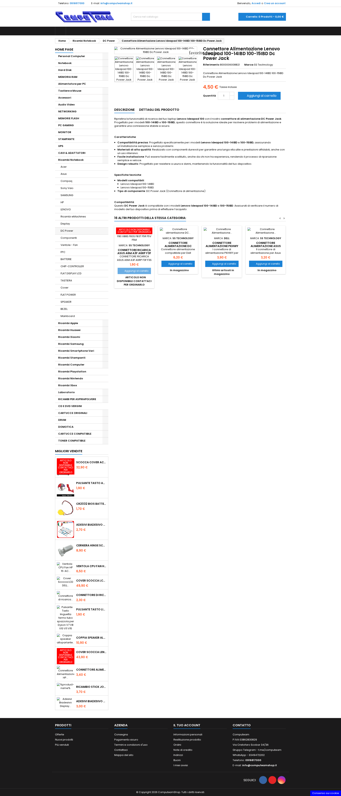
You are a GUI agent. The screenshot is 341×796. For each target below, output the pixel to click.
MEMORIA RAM (67, 77)
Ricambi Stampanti (71, 358)
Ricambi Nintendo (70, 378)
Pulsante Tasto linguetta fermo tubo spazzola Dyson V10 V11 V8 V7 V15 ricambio (91, 609)
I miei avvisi (180, 765)
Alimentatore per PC (72, 84)
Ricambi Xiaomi (69, 337)
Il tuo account (186, 725)
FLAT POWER (68, 295)
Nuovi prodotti (64, 739)
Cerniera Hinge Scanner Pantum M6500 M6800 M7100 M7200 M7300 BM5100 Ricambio (91, 545)
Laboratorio (66, 392)
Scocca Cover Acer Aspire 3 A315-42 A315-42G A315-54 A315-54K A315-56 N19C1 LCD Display (91, 462)
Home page (64, 49)
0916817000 (77, 3)
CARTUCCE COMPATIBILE (74, 434)
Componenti (69, 238)
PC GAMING (66, 125)
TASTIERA (66, 280)
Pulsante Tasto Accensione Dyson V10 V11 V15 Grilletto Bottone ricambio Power (91, 483)
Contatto (242, 725)
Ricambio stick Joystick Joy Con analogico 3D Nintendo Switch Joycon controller (91, 686)
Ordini (177, 745)
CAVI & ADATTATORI (71, 153)
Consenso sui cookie (325, 793)
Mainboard (68, 316)
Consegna (121, 734)
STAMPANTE (66, 139)
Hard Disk (65, 70)
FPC (63, 252)
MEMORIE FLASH (68, 118)
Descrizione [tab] (124, 109)
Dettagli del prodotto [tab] (159, 109)
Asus (64, 174)
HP (62, 202)
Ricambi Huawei (69, 330)
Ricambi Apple (68, 323)
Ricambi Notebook (71, 160)
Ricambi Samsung (71, 344)
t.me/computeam (269, 750)
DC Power (67, 231)
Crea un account (275, 3)
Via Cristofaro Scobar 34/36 (251, 745)
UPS (60, 146)
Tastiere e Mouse (69, 91)
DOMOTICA (65, 427)
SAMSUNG (67, 195)
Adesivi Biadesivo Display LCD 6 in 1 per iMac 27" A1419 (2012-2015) (91, 701)
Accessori (64, 98)
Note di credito (182, 750)
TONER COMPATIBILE (71, 441)
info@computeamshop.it (116, 3)
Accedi (256, 3)
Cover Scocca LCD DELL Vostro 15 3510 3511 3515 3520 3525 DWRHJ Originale (91, 580)
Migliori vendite (68, 451)
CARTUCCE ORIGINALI (72, 413)
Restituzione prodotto (187, 739)
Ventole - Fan (69, 245)
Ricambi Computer (71, 365)
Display (65, 224)
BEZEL (64, 309)
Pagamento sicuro (126, 739)
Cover (64, 287)
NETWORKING (67, 111)
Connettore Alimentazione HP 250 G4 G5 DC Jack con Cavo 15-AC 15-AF (91, 669)
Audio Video (66, 104)
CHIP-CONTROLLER (72, 266)
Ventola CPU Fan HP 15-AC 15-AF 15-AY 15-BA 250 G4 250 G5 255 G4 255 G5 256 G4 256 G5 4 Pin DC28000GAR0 (91, 566)
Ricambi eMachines (73, 216)
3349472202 (257, 755)
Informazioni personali (187, 734)
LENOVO (66, 209)
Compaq (66, 181)
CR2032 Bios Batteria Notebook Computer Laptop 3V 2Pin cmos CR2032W (91, 503)
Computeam (241, 734)
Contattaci (121, 750)
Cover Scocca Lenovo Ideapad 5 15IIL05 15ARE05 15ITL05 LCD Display (91, 652)
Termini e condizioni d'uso (131, 745)
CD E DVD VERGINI (70, 406)
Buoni (177, 760)
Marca (248, 65)
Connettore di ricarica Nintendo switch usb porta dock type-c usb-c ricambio (91, 595)
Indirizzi (178, 755)
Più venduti (62, 745)
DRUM (62, 420)
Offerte (59, 734)
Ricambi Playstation (72, 371)
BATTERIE (66, 259)
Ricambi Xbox (67, 385)
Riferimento (211, 65)
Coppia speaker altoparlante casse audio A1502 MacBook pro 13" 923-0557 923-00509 (91, 637)
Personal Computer (71, 56)
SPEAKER (66, 302)
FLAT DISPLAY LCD (71, 273)
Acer (64, 167)
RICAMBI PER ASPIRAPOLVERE (77, 399)
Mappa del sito (123, 755)
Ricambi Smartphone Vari (76, 351)
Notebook (65, 63)
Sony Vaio (67, 188)
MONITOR (64, 132)
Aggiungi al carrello (258, 95)
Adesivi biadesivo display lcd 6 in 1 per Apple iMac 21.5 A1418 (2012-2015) (91, 524)
